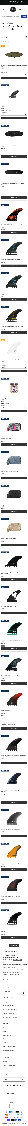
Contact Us (6, 1057)
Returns (5, 1039)
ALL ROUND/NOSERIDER (10, 1009)
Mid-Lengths (6, 987)
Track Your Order (8, 1035)
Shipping (5, 1031)
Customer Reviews (8, 1069)
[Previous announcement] (3, 2)
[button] (3, 9)
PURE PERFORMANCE (9, 1013)
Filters (23, 37)
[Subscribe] (22, 1080)
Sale (4, 1027)
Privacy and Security (9, 1046)
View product (14, 728)
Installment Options (9, 1065)
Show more (14, 945)
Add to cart (14, 77)
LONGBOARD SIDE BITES (10, 1017)
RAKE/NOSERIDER (8, 1006)
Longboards (6, 991)
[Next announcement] (25, 2)
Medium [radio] (3, 645)
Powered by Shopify (21, 1123)
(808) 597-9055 (17, 960)
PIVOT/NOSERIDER (8, 1002)
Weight (2, 405)
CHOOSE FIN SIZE (4, 112)
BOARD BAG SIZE (4, 72)
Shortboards (6, 984)
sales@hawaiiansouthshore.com (17, 964)
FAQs (4, 1042)
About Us (5, 1054)
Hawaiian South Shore (11, 1123)
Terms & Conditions (8, 1050)
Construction (3, 717)
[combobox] (11, 16)
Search (24, 16)
